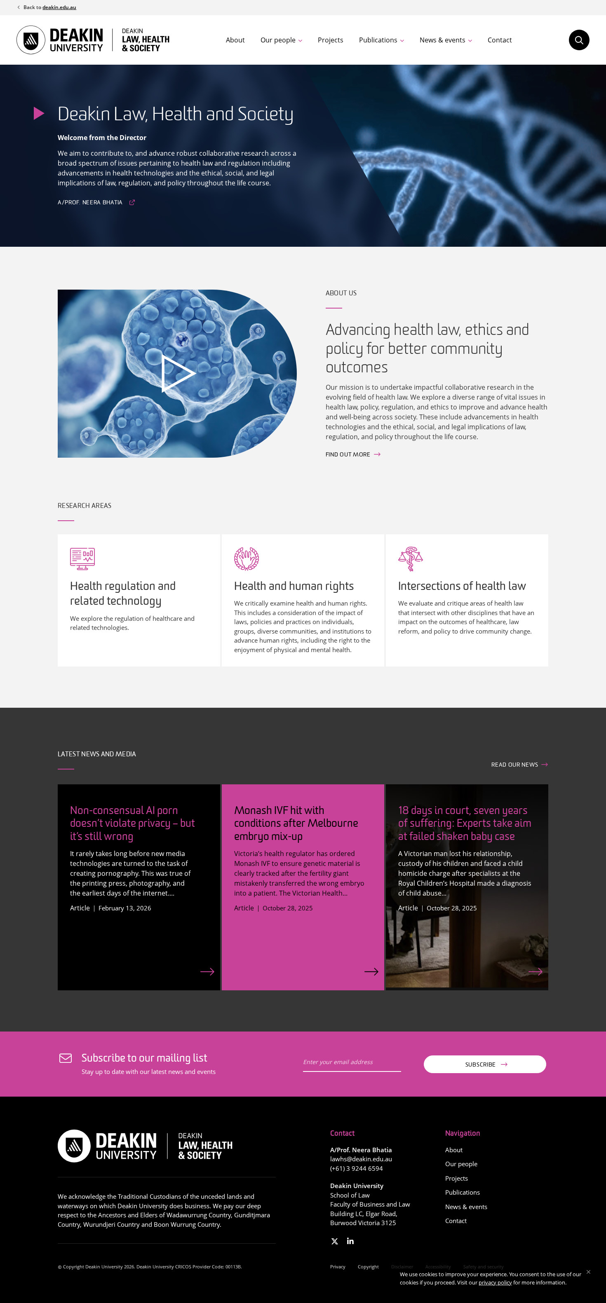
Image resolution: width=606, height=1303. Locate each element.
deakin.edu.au (59, 7)
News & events (442, 39)
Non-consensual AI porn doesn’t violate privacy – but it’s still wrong (132, 824)
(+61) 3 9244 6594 (356, 1168)
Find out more (348, 455)
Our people (278, 39)
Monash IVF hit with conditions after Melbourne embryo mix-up (296, 824)
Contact (500, 39)
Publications (378, 39)
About (235, 39)
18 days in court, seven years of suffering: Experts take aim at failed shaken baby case (464, 824)
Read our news (514, 765)
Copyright (368, 1266)
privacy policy (495, 1282)
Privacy (337, 1266)
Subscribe (480, 1065)
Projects (330, 39)
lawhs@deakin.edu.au (361, 1159)
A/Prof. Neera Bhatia (90, 203)
